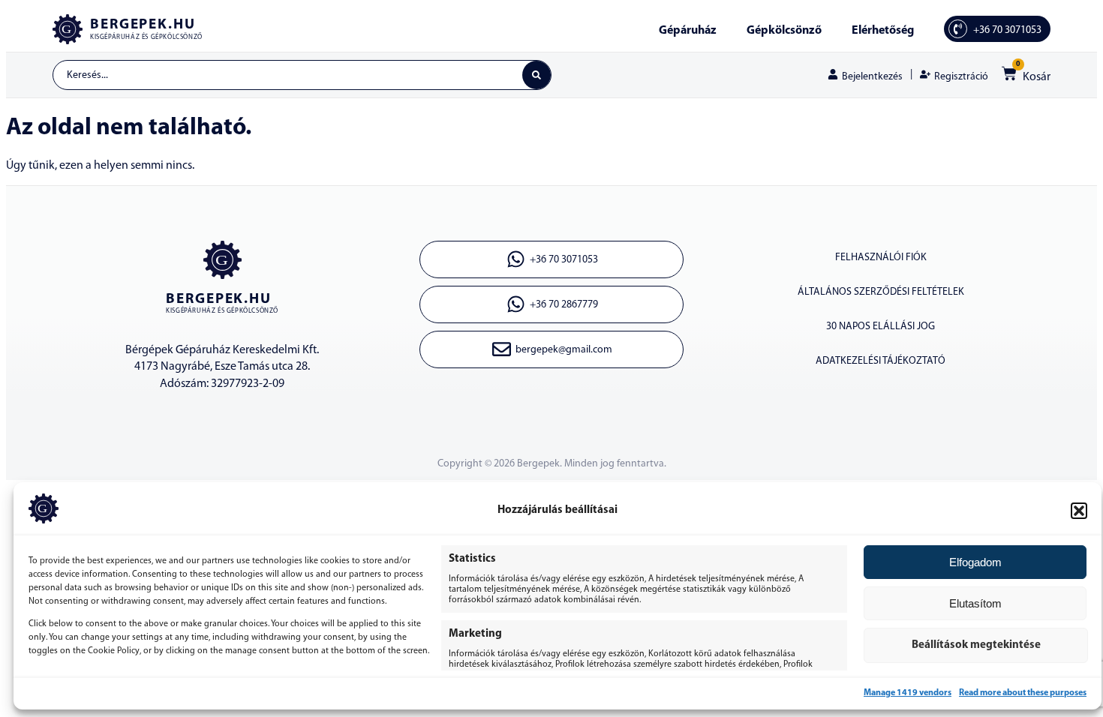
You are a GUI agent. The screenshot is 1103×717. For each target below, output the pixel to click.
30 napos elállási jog (880, 326)
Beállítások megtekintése (976, 645)
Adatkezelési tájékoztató (880, 361)
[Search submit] (536, 75)
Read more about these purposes (1022, 693)
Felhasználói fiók (881, 257)
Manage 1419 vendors (907, 693)
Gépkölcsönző (784, 31)
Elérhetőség (883, 31)
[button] (1078, 510)
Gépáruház (688, 31)
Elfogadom (975, 562)
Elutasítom (975, 603)
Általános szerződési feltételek (881, 292)
